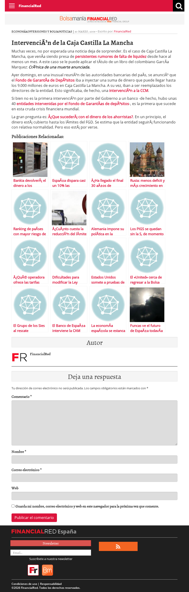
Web (15, 488)
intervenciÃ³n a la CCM (128, 90)
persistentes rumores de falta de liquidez (110, 56)
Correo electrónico (27, 469)
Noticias (65, 31)
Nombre (19, 451)
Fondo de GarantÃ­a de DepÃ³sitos (45, 80)
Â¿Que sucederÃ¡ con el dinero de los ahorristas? (90, 116)
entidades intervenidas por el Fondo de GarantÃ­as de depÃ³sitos (73, 103)
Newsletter (51, 543)
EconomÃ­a (20, 31)
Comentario (22, 396)
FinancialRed (30, 5)
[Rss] (118, 546)
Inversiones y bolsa (43, 31)
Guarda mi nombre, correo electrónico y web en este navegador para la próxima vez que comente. (87, 506)
